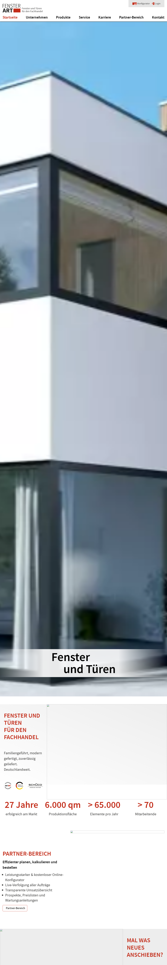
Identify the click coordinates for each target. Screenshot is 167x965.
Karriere (104, 17)
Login (157, 3)
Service (84, 17)
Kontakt (158, 17)
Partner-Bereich (131, 17)
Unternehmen (37, 17)
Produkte (63, 17)
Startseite (10, 17)
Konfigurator (143, 3)
